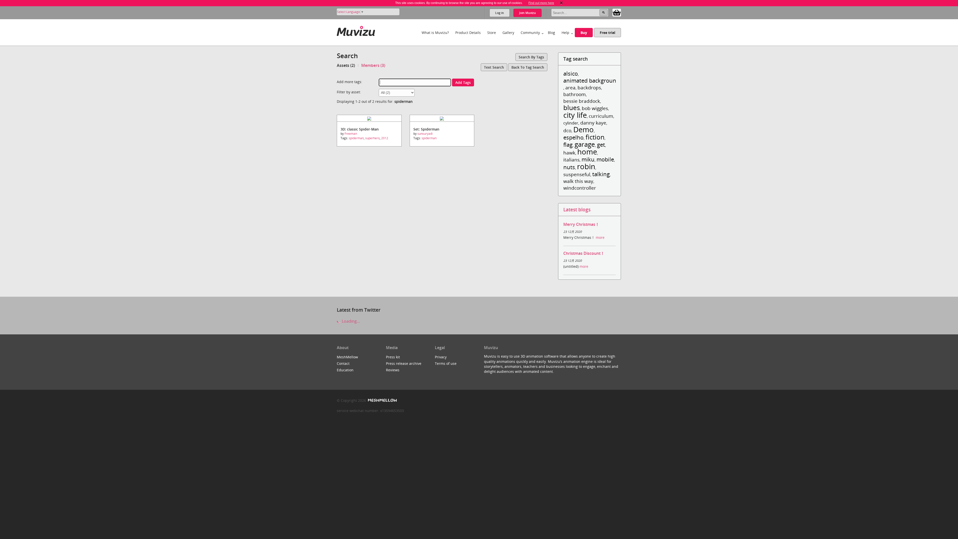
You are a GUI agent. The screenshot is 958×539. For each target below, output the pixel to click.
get (601, 144)
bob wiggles (595, 108)
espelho (573, 137)
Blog (551, 32)
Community (530, 32)
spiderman (356, 138)
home (587, 151)
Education (345, 370)
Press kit (393, 357)
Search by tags (531, 57)
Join (527, 13)
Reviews (392, 370)
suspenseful (576, 174)
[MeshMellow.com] (382, 400)
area (570, 87)
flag (568, 144)
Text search (494, 67)
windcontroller (579, 187)
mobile (605, 159)
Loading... (350, 321)
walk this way (578, 181)
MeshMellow (347, 357)
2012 (384, 138)
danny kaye (593, 122)
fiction (595, 137)
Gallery (508, 32)
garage (585, 144)
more (600, 237)
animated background (591, 80)
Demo (583, 129)
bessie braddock (581, 101)
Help (565, 32)
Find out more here (541, 3)
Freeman (351, 134)
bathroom (574, 94)
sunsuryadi (425, 134)
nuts (569, 167)
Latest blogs (577, 209)
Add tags (463, 82)
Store (491, 32)
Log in (499, 13)
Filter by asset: (349, 92)
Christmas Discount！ (583, 253)
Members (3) (373, 65)
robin (586, 166)
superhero (372, 138)
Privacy (441, 357)
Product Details (468, 32)
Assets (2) (346, 65)
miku (588, 159)
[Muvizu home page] (356, 30)
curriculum (601, 116)
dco (567, 130)
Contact (343, 363)
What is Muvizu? (435, 32)
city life (575, 115)
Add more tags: (349, 81)
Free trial (607, 32)
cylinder (570, 123)
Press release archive (403, 363)
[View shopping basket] (616, 12)
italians (571, 159)
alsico (570, 73)
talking (601, 174)
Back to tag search (527, 67)
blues (571, 107)
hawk (569, 152)
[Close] (561, 3)
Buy (584, 32)
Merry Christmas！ (581, 224)
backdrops (589, 87)
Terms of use (446, 363)
